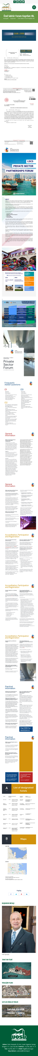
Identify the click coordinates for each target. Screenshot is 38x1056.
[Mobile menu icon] (34, 7)
